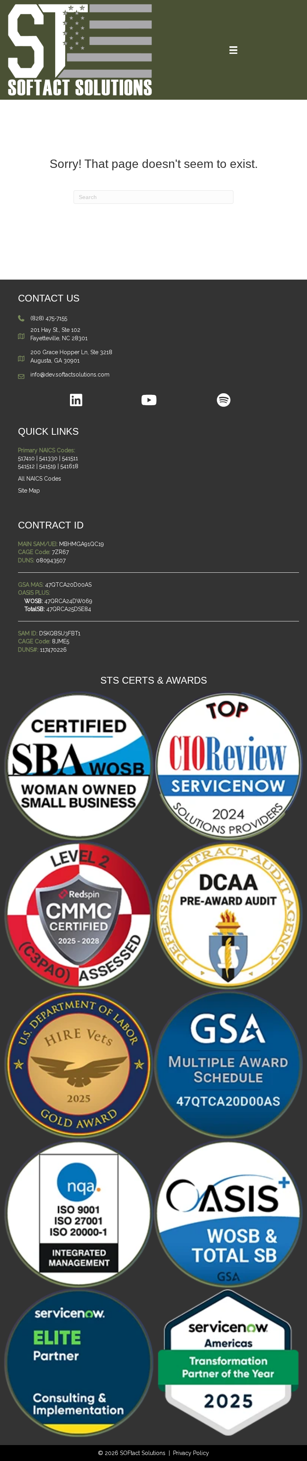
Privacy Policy (191, 1453)
